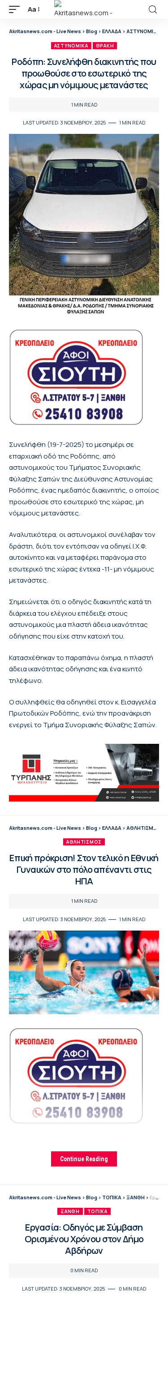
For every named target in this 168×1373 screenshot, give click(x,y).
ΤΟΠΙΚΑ (97, 1211)
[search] (152, 10)
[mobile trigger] (16, 9)
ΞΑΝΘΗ (70, 1211)
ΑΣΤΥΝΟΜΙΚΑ (71, 46)
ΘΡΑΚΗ (105, 46)
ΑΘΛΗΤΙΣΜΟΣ (84, 842)
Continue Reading (84, 1159)
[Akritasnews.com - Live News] (84, 9)
